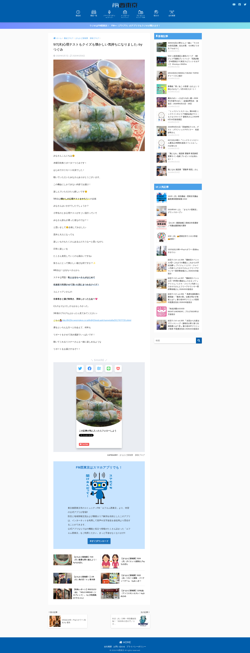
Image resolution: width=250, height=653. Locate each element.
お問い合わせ (119, 647)
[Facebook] (239, 4)
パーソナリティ (109, 16)
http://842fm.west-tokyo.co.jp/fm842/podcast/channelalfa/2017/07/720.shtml (96, 320)
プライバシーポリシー (136, 647)
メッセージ (125, 16)
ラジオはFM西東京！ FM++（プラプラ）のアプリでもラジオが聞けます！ (125, 26)
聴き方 (156, 16)
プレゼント (140, 16)
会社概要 (171, 16)
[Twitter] (245, 4)
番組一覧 (93, 16)
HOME (126, 642)
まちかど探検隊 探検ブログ (132, 455)
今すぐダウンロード (99, 541)
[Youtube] (234, 4)
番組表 (78, 16)
